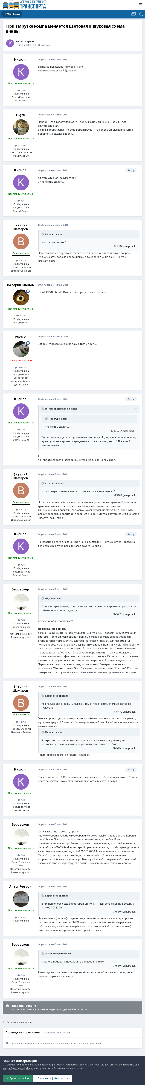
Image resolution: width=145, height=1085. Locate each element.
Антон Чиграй (20, 886)
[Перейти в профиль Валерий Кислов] (21, 297)
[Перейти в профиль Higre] (21, 127)
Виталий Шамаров (20, 227)
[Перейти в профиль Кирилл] (10, 43)
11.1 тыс (22, 260)
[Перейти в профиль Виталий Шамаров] (21, 241)
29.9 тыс (22, 367)
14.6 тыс (22, 145)
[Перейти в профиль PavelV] (21, 349)
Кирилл (29, 41)
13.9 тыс (22, 917)
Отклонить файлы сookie (52, 1078)
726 (22, 90)
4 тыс (22, 315)
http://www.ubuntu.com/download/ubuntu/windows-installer (72, 835)
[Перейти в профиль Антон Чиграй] (21, 899)
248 (22, 620)
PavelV (20, 337)
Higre (20, 115)
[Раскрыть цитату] (43, 234)
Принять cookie (19, 1078)
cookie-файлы (29, 1064)
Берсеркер (20, 589)
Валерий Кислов (20, 285)
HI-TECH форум (41, 44)
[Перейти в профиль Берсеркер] (21, 602)
